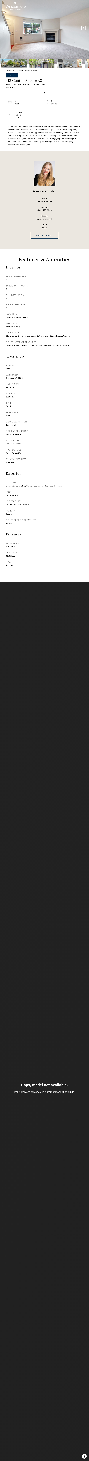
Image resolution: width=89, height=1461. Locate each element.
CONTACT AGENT (44, 235)
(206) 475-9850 (44, 210)
